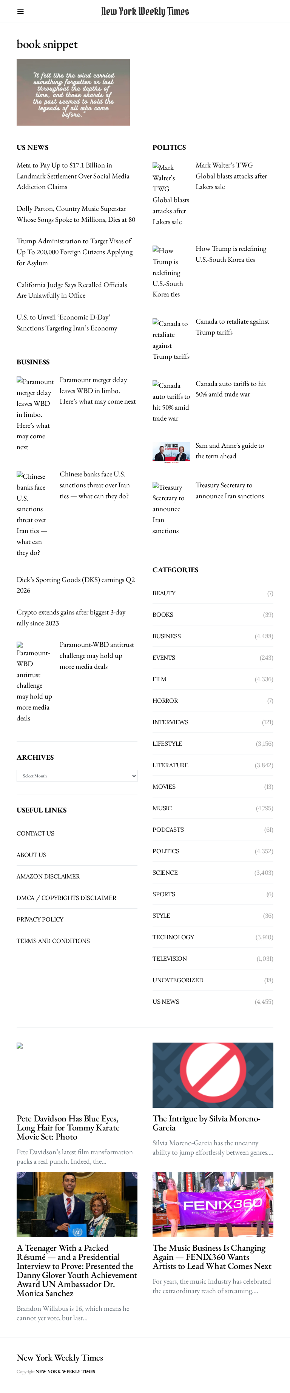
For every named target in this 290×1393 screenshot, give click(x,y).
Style (161, 915)
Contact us (35, 833)
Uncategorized (178, 980)
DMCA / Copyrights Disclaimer (66, 898)
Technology (173, 937)
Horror (165, 700)
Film (160, 679)
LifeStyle (167, 743)
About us (31, 855)
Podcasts (168, 829)
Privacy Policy (40, 919)
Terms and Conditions (53, 941)
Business (166, 636)
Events (164, 657)
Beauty (164, 593)
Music (162, 808)
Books (163, 614)
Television (170, 958)
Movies (164, 786)
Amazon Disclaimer (48, 876)
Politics (166, 851)
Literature (170, 765)
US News (166, 1001)
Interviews (170, 722)
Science (165, 872)
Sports (164, 894)
